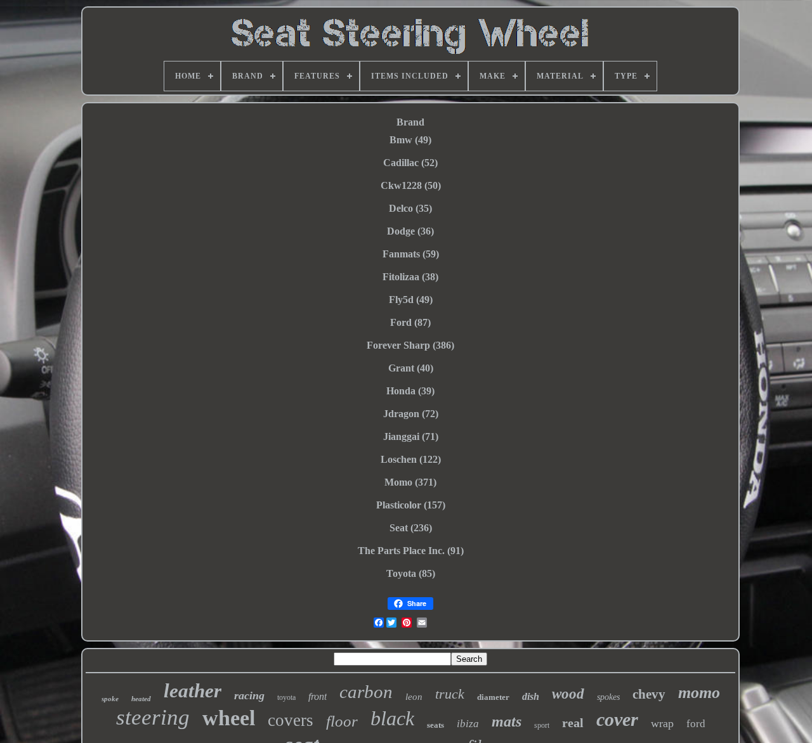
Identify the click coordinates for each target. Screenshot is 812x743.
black (392, 718)
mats (506, 721)
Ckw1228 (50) (411, 185)
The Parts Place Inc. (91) (411, 550)
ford (695, 724)
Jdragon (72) (410, 413)
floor (342, 721)
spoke (110, 698)
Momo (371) (410, 482)
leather (192, 691)
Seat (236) (411, 527)
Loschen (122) (411, 459)
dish (530, 696)
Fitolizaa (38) (410, 276)
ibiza (468, 724)
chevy (648, 694)
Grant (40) (410, 368)
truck (449, 694)
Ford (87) (410, 322)
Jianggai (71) (410, 436)
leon (413, 697)
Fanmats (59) (411, 254)
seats (435, 725)
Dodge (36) (410, 231)
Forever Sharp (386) (410, 345)
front (317, 696)
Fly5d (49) (411, 299)
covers (290, 720)
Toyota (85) (410, 573)
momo (699, 692)
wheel (228, 718)
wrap (662, 723)
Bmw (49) (410, 139)
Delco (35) (410, 208)
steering (153, 717)
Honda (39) (410, 390)
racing (249, 695)
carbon (366, 692)
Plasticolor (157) (410, 505)
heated (141, 698)
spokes (608, 697)
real (573, 723)
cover (617, 719)
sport (541, 725)
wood (568, 694)
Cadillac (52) (410, 162)
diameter (493, 697)
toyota (286, 697)
